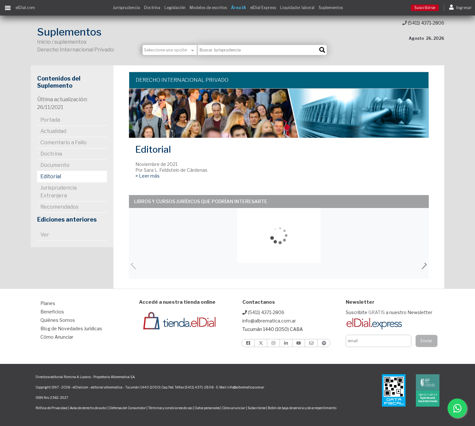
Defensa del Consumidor (127, 408)
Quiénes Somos (57, 320)
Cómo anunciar (233, 408)
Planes (47, 303)
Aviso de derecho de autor (88, 408)
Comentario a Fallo (63, 142)
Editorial (50, 176)
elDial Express (263, 7)
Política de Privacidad (52, 408)
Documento (54, 165)
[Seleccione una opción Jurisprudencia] (169, 50)
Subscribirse (257, 408)
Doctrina (152, 7)
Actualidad (53, 131)
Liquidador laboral (297, 7)
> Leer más (147, 176)
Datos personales (207, 408)
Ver (44, 235)
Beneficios (52, 311)
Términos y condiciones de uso (170, 408)
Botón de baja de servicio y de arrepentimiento (302, 408)
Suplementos (331, 7)
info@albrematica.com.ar (269, 320)
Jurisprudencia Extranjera (58, 192)
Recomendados (59, 207)
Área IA (238, 7)
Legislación (174, 7)
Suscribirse (424, 7)
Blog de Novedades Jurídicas (71, 328)
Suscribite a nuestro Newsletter (389, 312)
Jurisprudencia (126, 7)
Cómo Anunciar (56, 337)
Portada (50, 120)
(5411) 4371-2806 (425, 23)
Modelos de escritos (208, 7)
